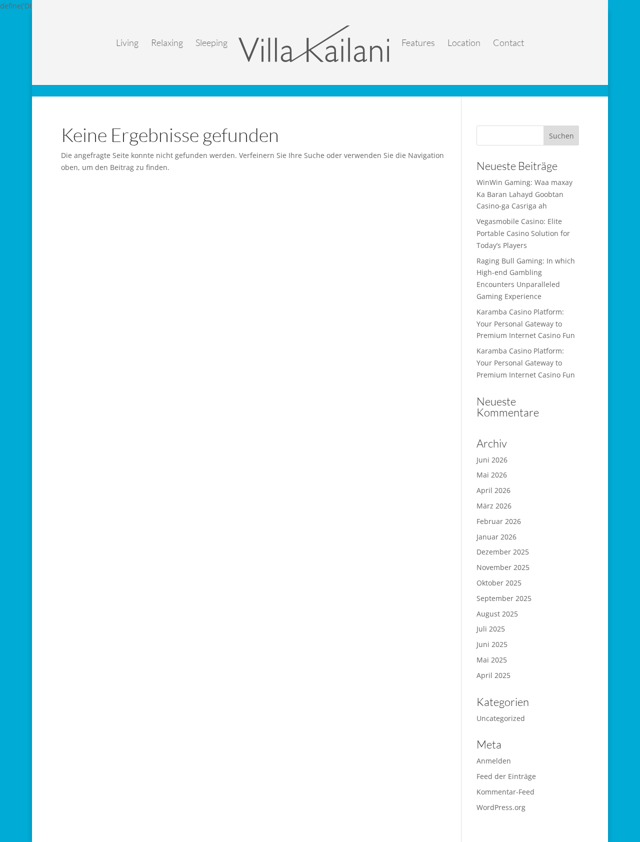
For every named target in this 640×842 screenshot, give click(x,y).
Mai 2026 (491, 475)
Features (418, 43)
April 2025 (493, 675)
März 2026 (494, 505)
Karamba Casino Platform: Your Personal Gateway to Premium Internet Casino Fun (525, 323)
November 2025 (503, 567)
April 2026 (493, 490)
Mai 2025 (491, 659)
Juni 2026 (492, 459)
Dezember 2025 (502, 551)
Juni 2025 (492, 644)
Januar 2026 (496, 537)
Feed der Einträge (506, 776)
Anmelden (493, 761)
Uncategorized (500, 718)
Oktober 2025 (499, 583)
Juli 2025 (490, 629)
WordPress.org (501, 807)
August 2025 (497, 613)
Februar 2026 (498, 521)
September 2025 (504, 598)
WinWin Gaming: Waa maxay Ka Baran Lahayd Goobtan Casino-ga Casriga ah (524, 194)
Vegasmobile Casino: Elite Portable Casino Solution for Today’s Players (523, 233)
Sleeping (212, 43)
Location (464, 43)
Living (127, 43)
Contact (508, 43)
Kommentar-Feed (505, 791)
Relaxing (167, 43)
